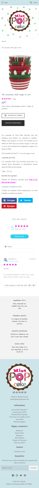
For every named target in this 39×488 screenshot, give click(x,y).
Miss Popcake (21, 481)
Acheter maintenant (13, 123)
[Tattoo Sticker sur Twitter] (21, 476)
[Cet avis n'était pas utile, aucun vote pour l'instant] (33, 285)
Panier (35, 3)
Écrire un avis (19, 236)
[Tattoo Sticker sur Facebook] (13, 476)
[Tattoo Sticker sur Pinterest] (25, 476)
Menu (6, 3)
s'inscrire (33, 468)
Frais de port (15, 106)
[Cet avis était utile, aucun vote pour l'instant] (29, 285)
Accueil (4, 41)
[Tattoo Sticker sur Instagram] (17, 476)
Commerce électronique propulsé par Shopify (19, 484)
